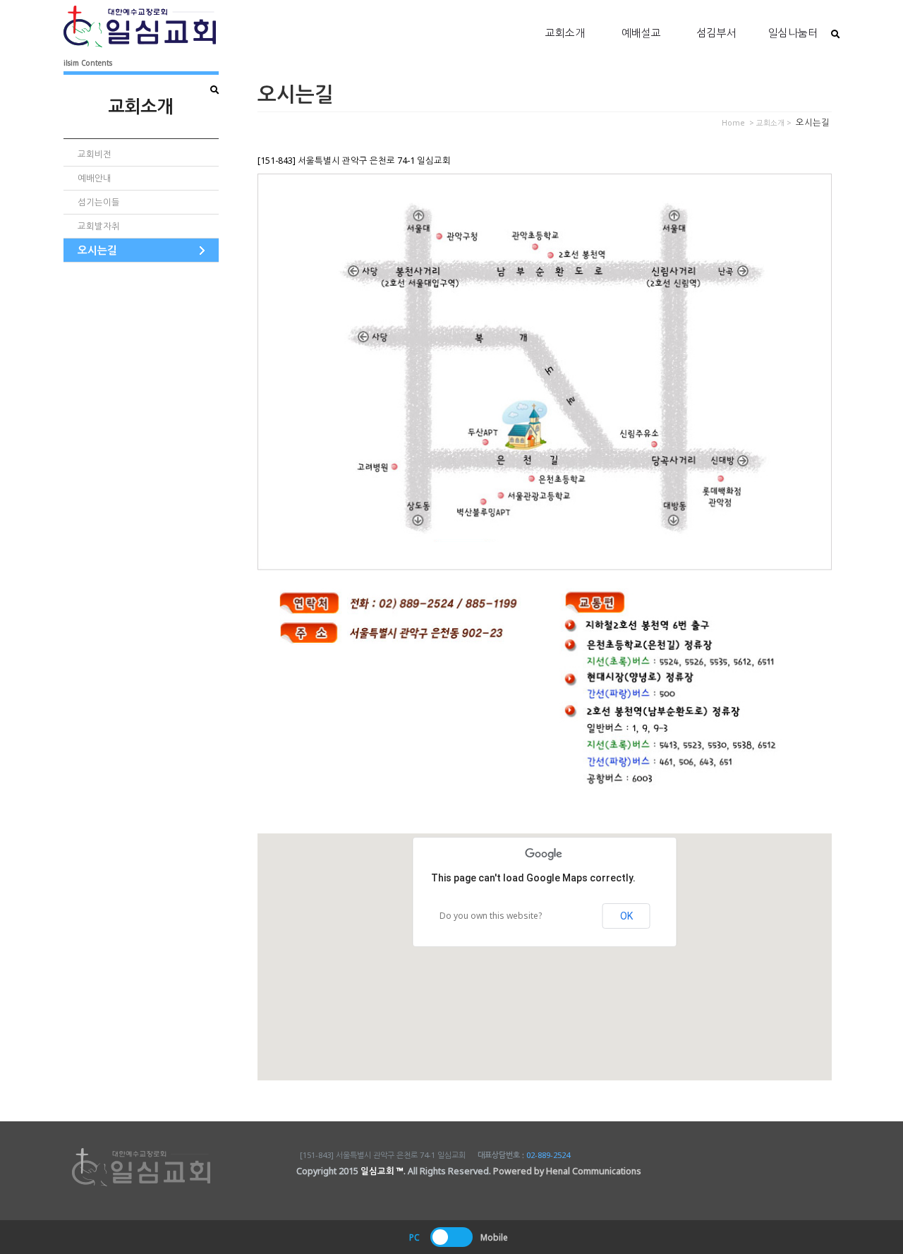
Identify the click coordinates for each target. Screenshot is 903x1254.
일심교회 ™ (382, 1171)
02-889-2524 (548, 1155)
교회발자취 (99, 226)
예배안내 (94, 178)
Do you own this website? (491, 916)
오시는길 (97, 250)
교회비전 (94, 154)
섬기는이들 (99, 202)
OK (626, 916)
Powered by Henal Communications (567, 1171)
